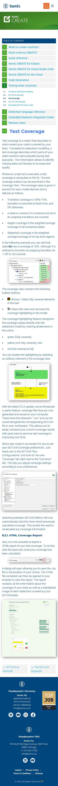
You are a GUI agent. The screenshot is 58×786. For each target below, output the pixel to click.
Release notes (16, 122)
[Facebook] (33, 714)
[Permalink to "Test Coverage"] (47, 131)
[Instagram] (26, 714)
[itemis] (11, 5)
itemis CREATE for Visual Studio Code (31, 69)
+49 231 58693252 (22, 705)
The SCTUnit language (16, 102)
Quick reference (18, 58)
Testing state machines (22, 85)
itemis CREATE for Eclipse (24, 63)
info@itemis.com (22, 708)
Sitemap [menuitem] (39, 773)
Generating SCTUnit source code (20, 105)
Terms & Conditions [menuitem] (22, 773)
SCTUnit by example (15, 95)
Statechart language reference (26, 111)
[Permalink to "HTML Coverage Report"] (44, 535)
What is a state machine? (23, 47)
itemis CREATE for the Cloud (25, 74)
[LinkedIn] (11, 714)
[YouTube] (18, 714)
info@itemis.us (29, 753)
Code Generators (18, 80)
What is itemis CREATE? (22, 52)
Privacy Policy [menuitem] (32, 770)
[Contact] (46, 6)
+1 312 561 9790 (29, 750)
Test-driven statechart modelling (20, 92)
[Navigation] (52, 6)
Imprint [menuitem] (18, 770)
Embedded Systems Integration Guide (31, 117)
